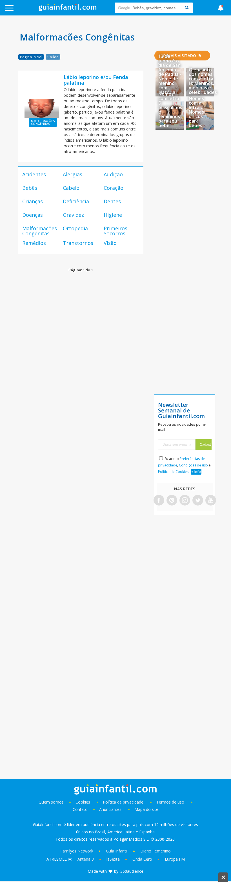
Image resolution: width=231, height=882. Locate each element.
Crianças (32, 201)
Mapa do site (146, 809)
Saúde (53, 56)
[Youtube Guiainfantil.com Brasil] (210, 500)
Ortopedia (75, 228)
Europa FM (175, 859)
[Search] (187, 8)
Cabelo (71, 187)
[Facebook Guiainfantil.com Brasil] (159, 500)
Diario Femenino (155, 851)
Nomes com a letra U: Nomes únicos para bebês (197, 111)
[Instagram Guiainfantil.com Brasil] (185, 500)
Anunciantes (110, 809)
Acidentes (34, 174)
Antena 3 (85, 859)
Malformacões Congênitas (39, 231)
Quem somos (51, 802)
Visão (110, 242)
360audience (131, 871)
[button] (23, 10)
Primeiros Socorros (115, 231)
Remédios (34, 242)
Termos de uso (170, 802)
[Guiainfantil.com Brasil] (67, 9)
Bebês (29, 187)
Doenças (32, 214)
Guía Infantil (117, 851)
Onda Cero (142, 859)
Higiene (113, 214)
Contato (80, 809)
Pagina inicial (31, 56)
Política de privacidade (124, 802)
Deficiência (76, 201)
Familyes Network (76, 851)
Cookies (83, 802)
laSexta (113, 859)
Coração (113, 187)
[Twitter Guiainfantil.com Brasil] (198, 500)
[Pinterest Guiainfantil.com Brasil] (172, 500)
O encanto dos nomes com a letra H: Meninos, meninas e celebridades (203, 81)
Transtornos (78, 242)
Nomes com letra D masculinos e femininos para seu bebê (170, 109)
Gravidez (73, 214)
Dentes (112, 201)
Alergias (72, 174)
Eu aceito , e (184, 465)
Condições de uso (193, 465)
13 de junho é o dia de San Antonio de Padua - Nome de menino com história (169, 74)
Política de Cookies (173, 471)
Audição (113, 174)
